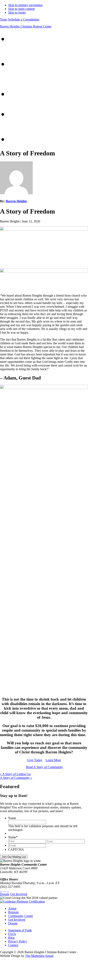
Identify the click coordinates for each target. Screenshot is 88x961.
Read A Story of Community (44, 767)
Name (12, 818)
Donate (4, 894)
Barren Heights (16, 201)
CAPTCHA (16, 849)
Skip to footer (17, 12)
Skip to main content (21, 8)
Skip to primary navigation (25, 5)
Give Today (34, 760)
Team (3, 19)
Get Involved (18, 894)
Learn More (53, 760)
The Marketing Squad (39, 956)
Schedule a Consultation (23, 19)
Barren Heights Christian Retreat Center (26, 26)
